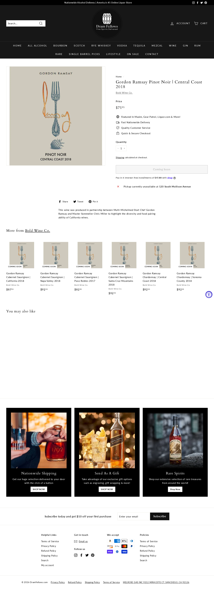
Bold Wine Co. (124, 92)
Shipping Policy (49, 555)
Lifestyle (113, 54)
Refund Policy (48, 550)
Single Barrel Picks (84, 54)
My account (47, 565)
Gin (185, 45)
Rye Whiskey (101, 45)
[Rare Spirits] (175, 440)
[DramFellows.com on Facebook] (81, 555)
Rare (59, 54)
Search (45, 560)
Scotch (79, 45)
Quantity (121, 141)
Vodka (122, 45)
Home (17, 45)
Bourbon (60, 45)
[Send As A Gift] (107, 440)
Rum (197, 45)
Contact (152, 54)
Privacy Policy (48, 546)
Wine (173, 45)
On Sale (133, 54)
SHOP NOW (39, 489)
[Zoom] (55, 116)
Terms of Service (50, 541)
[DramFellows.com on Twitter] (87, 555)
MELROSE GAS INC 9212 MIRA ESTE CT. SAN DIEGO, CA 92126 (156, 582)
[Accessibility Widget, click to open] (208, 294)
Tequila (139, 45)
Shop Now (175, 489)
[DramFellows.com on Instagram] (75, 555)
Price (119, 101)
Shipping (120, 157)
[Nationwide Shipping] (39, 440)
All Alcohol (37, 45)
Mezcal (157, 45)
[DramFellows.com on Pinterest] (92, 555)
